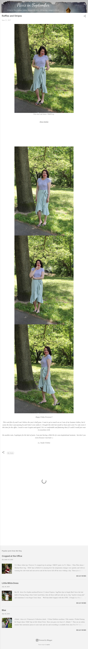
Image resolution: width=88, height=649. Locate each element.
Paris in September (33, 5)
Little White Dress (10, 583)
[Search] (84, 4)
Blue (4, 610)
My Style (10, 453)
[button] (84, 16)
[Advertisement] (44, 526)
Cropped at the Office (12, 556)
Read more (81, 576)
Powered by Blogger (45, 640)
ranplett (48, 644)
